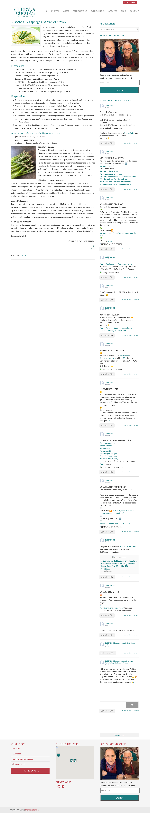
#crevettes (124, 355)
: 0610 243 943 (130, 2)
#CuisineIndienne (107, 179)
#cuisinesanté (125, 182)
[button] (75, 761)
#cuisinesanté (105, 184)
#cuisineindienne (121, 179)
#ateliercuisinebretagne (121, 184)
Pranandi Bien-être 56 (128, 547)
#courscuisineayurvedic (109, 182)
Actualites (25, 256)
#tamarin (103, 358)
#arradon (110, 328)
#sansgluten (105, 330)
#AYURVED (122, 523)
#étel (132, 133)
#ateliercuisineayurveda (109, 171)
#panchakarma (106, 523)
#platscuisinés (111, 264)
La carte (16, 748)
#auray (127, 133)
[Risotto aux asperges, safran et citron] (26, 35)
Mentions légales (32, 810)
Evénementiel (18, 764)
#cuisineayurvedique (108, 453)
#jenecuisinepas (106, 445)
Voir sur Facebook (127, 143)
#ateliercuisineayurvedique (111, 174)
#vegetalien (121, 330)
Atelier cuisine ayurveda (23, 759)
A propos (17, 754)
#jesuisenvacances (107, 443)
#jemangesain (105, 448)
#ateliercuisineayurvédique (111, 176)
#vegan (113, 330)
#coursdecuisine (129, 176)
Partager (136, 143)
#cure (114, 523)
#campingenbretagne (108, 456)
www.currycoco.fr (107, 166)
